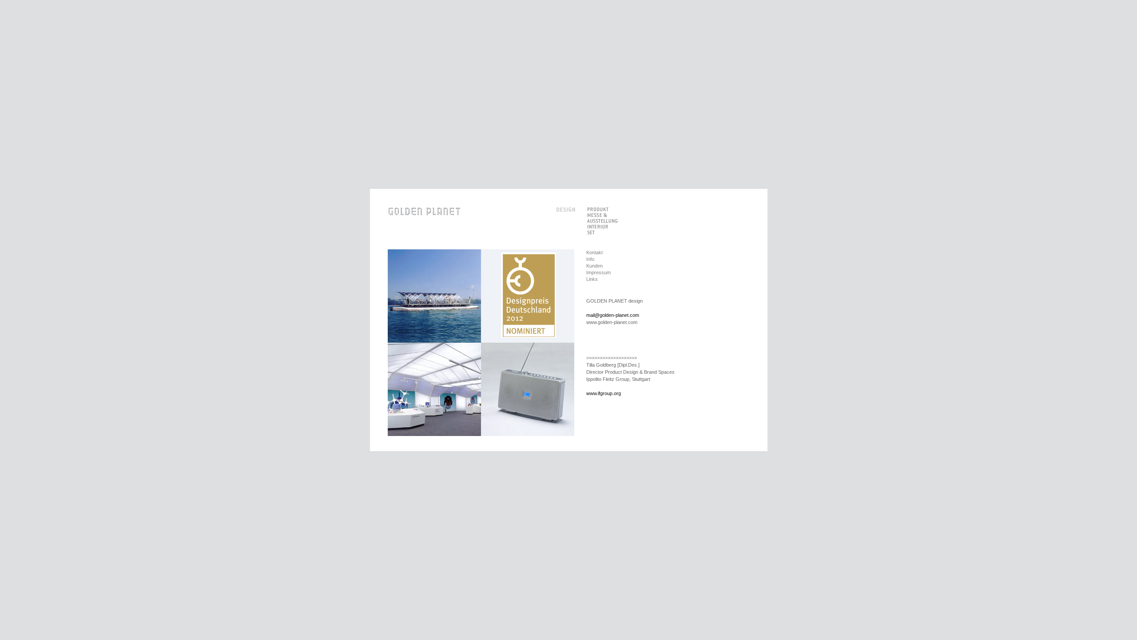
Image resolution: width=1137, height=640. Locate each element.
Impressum (598, 272)
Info (590, 259)
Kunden (594, 265)
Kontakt (594, 252)
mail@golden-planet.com (612, 315)
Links (592, 279)
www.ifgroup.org (603, 393)
